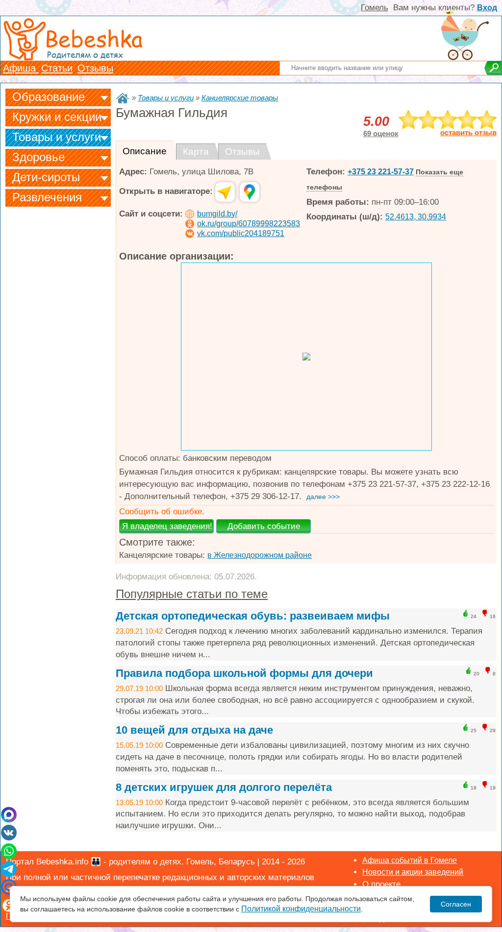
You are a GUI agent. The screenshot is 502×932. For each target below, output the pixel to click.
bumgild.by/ (217, 214)
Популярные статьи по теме (192, 593)
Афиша (21, 68)
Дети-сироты (46, 177)
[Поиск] (493, 68)
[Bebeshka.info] (122, 98)
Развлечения (47, 197)
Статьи (57, 68)
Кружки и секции (56, 116)
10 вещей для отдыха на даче (194, 730)
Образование (48, 96)
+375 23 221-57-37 (381, 171)
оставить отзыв (468, 133)
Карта (196, 151)
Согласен (456, 904)
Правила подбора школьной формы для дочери (244, 673)
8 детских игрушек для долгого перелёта (224, 787)
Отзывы (95, 68)
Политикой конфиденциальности (301, 909)
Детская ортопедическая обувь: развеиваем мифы (253, 616)
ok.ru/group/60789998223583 (248, 223)
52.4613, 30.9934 (415, 217)
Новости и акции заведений (412, 872)
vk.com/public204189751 (240, 233)
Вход (487, 7)
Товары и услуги (56, 136)
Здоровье (38, 157)
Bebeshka (94, 37)
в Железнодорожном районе (259, 555)
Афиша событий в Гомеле (409, 860)
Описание (145, 151)
